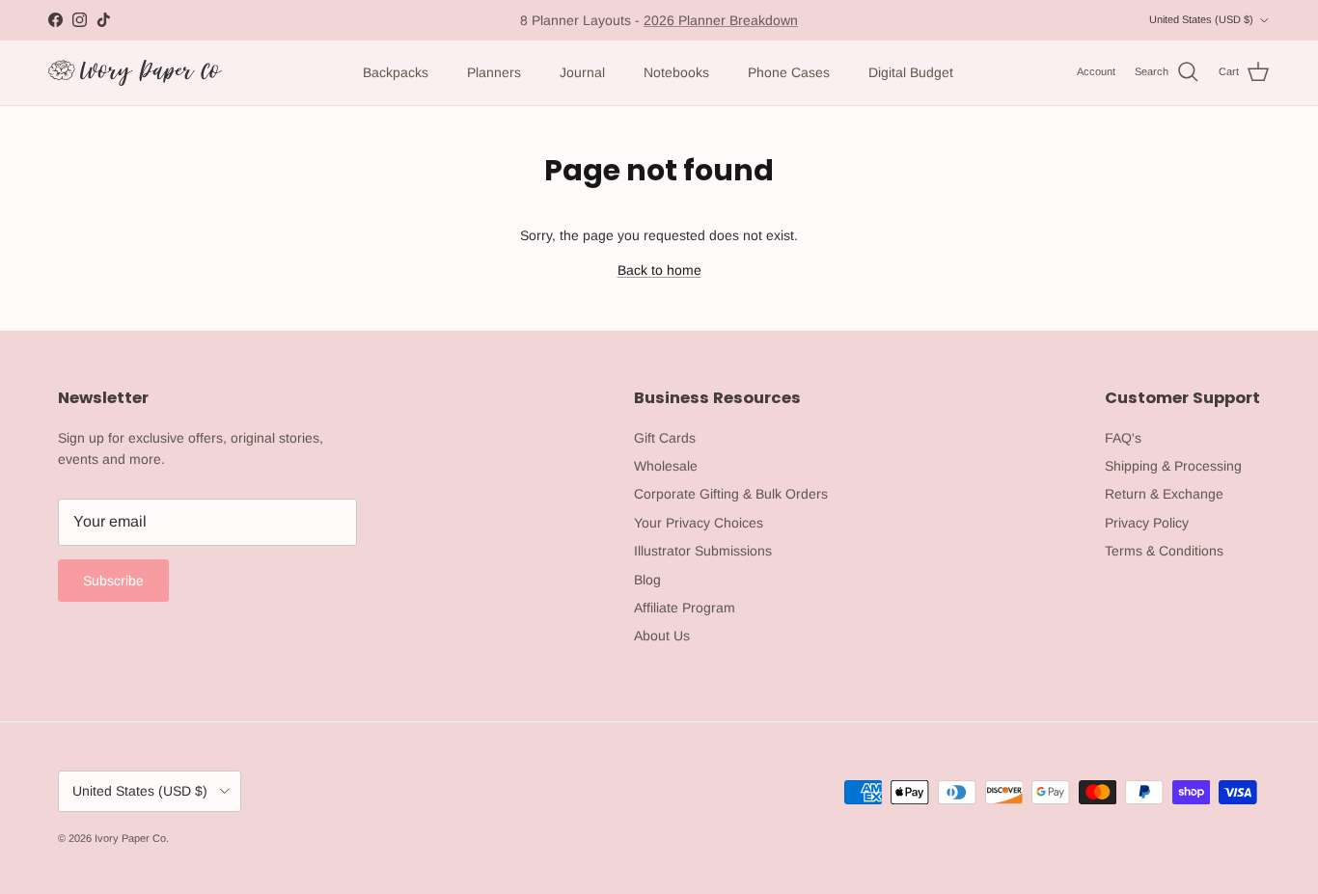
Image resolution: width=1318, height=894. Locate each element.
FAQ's (1123, 438)
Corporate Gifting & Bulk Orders (731, 493)
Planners (494, 72)
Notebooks (676, 72)
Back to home (659, 270)
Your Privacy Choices (698, 522)
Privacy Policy (1147, 522)
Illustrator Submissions (703, 550)
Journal (582, 72)
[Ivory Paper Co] (135, 73)
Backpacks (395, 72)
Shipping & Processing (1173, 466)
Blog (647, 579)
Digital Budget (910, 72)
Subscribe (113, 580)
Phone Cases (789, 72)
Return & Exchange (1164, 493)
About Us (662, 635)
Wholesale (666, 466)
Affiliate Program (684, 607)
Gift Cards (665, 438)
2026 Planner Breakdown (721, 20)
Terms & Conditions (1164, 550)
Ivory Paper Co (130, 838)
